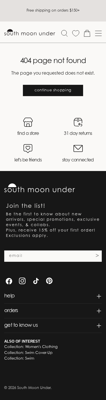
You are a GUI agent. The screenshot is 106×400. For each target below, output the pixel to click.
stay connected (78, 160)
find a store (28, 133)
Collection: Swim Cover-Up (28, 353)
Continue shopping (53, 90)
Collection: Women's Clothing (31, 347)
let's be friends (28, 160)
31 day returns (78, 133)
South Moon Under (34, 388)
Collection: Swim (19, 358)
